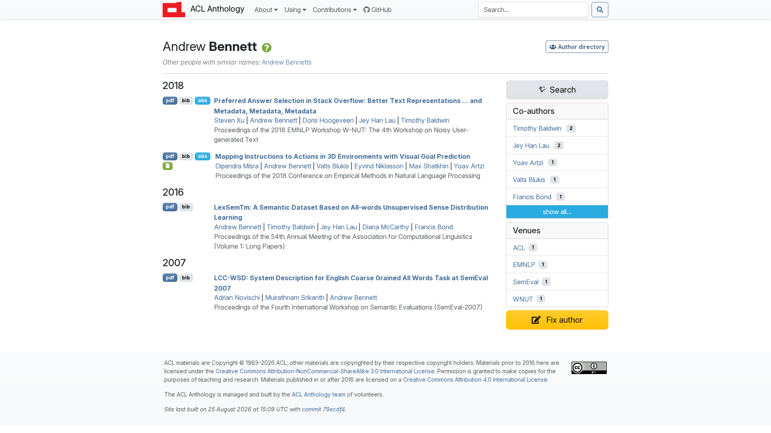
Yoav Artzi (469, 166)
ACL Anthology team (318, 394)
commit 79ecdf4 (323, 409)
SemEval (525, 282)
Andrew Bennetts (287, 62)
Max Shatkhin (429, 166)
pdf (170, 100)
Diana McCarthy (385, 227)
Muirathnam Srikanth (294, 297)
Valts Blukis (332, 166)
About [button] (263, 10)
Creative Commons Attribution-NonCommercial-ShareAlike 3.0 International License (325, 371)
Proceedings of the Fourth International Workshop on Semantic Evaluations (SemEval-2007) (348, 307)
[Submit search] (600, 9)
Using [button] (292, 10)
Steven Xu (229, 120)
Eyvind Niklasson (379, 166)
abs (202, 100)
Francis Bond (433, 227)
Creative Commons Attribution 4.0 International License (475, 379)
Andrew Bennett (273, 120)
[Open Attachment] (168, 166)
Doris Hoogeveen (328, 120)
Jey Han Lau (377, 120)
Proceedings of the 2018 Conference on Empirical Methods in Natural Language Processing (347, 176)
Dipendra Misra (237, 166)
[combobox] (533, 9)
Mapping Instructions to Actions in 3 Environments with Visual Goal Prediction (342, 156)
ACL (519, 247)
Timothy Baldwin (425, 120)
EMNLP (524, 265)
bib (186, 100)
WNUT (523, 299)
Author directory (581, 46)
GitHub (381, 10)
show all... (557, 212)
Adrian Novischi (237, 297)
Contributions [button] (332, 10)
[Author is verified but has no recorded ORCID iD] (265, 46)
